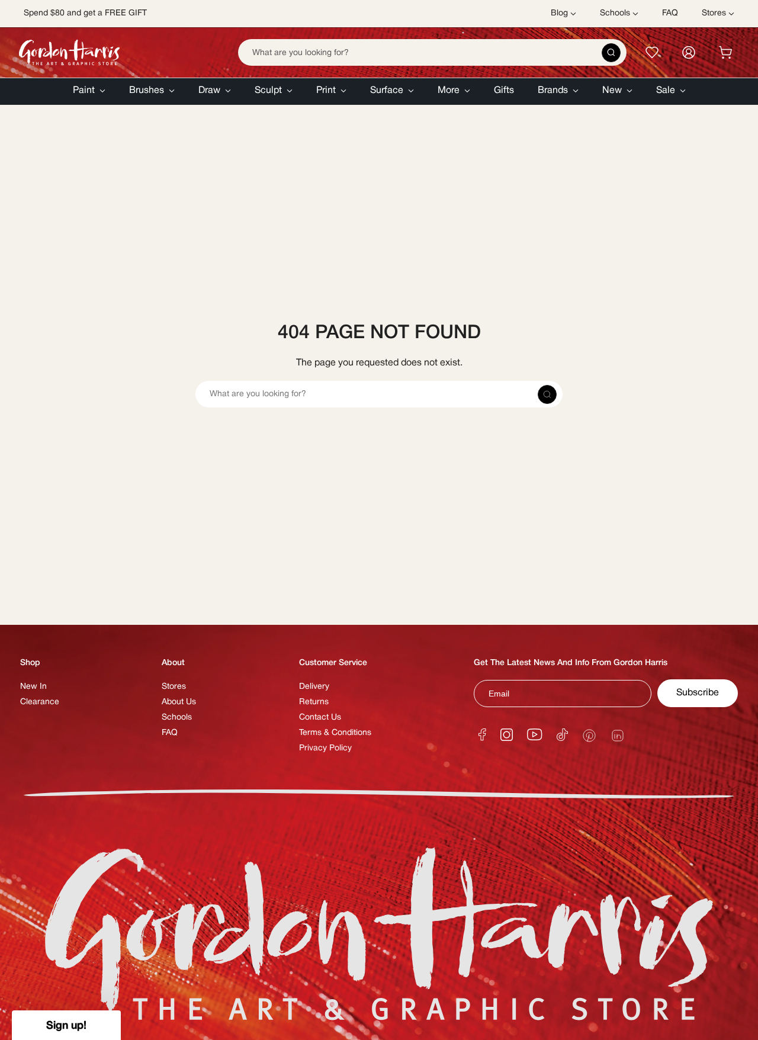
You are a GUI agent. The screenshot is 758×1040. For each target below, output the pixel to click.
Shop (30, 663)
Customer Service (333, 663)
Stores (174, 687)
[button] (89, 91)
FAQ (170, 733)
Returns (314, 702)
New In (33, 687)
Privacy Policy (325, 748)
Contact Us (320, 717)
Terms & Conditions (335, 733)
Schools (177, 717)
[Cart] (725, 52)
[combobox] (432, 52)
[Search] (611, 52)
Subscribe (697, 693)
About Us (179, 702)
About (173, 663)
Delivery (314, 687)
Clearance (39, 702)
